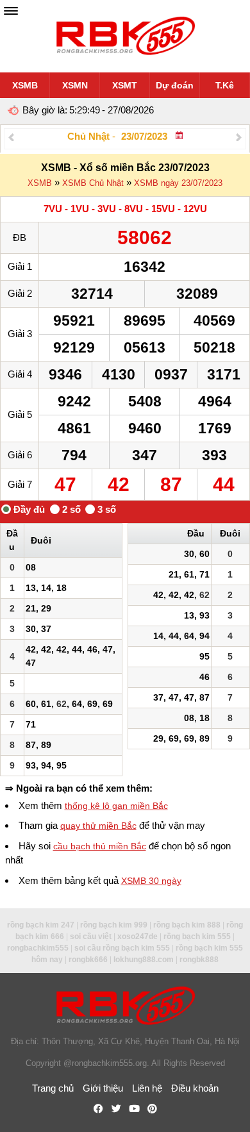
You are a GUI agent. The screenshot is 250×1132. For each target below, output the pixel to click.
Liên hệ (147, 1088)
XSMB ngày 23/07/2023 (178, 183)
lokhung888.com (143, 959)
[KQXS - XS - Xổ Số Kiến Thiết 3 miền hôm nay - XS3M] (125, 36)
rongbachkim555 (38, 948)
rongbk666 (88, 959)
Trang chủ (53, 1088)
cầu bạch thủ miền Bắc (99, 846)
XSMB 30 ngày (151, 881)
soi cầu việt (91, 936)
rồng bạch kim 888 (187, 924)
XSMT (124, 85)
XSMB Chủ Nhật (93, 183)
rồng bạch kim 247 (40, 924)
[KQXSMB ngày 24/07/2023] (239, 137)
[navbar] (11, 11)
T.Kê (224, 85)
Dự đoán (175, 85)
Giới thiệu (103, 1088)
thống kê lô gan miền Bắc (116, 806)
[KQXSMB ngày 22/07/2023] (11, 137)
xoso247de (137, 936)
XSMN (75, 85)
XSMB (25, 85)
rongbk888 (199, 959)
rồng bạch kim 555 (197, 936)
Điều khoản (195, 1088)
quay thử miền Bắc (98, 825)
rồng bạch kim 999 (113, 924)
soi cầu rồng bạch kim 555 (122, 948)
